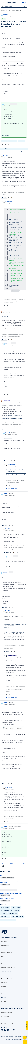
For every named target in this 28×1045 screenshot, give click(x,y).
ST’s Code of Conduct (6, 1020)
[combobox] (14, 6)
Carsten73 (5, 14)
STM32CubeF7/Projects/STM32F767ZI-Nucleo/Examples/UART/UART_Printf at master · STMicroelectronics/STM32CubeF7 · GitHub (13, 417)
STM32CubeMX (5, 910)
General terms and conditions (8, 967)
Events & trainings (5, 989)
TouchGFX (4, 913)
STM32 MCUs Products (5, 884)
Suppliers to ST (4, 960)
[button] (1, 2)
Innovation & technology (6, 952)
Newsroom (3, 986)
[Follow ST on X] (2, 1030)
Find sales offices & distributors (8, 978)
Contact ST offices (5, 975)
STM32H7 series (5, 907)
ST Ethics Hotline (5, 1016)
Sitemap (3, 1004)
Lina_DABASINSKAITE (12, 655)
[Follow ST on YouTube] (14, 1030)
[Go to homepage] (4, 933)
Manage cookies (18, 1039)
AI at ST (3, 993)
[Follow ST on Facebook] (11, 1030)
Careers (3, 956)
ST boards (21, 141)
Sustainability (4, 948)
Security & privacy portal (7, 1023)
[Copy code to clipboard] (25, 209)
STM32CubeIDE (15, 910)
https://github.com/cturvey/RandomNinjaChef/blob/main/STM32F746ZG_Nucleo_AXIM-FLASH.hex (15, 626)
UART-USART (19, 916)
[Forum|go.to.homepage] (9, 2)
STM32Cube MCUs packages (8, 919)
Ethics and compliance (6, 1012)
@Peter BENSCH (8, 438)
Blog (2, 963)
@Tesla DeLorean (6, 499)
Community (4, 982)
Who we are (4, 941)
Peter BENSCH (6, 311)
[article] (14, 177)
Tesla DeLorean (7, 155)
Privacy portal (9, 1039)
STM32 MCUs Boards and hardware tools (11, 10)
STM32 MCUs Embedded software (7, 877)
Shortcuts (3, 1001)
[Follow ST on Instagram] (8, 1030)
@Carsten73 (5, 316)
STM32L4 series (13, 913)
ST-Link (4, 141)
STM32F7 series (12, 141)
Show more (14, 290)
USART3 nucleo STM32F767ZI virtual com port (11, 893)
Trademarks (22, 1037)
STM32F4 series (16, 907)
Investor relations (5, 945)
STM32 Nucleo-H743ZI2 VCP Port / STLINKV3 (11, 888)
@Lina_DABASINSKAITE (18, 632)
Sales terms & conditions (12, 1037)
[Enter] (2, 6)
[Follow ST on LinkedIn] (5, 1030)
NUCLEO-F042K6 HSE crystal (7, 898)
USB (13, 916)
